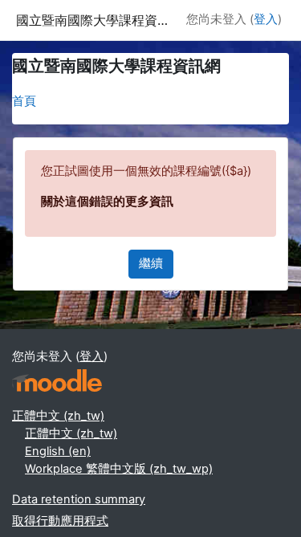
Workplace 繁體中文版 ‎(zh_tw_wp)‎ (119, 469)
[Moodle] (57, 381)
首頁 (24, 101)
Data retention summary (78, 499)
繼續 (151, 263)
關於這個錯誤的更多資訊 (107, 201)
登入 (266, 19)
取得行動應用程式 (60, 521)
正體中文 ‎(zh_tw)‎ (58, 416)
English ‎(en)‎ (58, 451)
